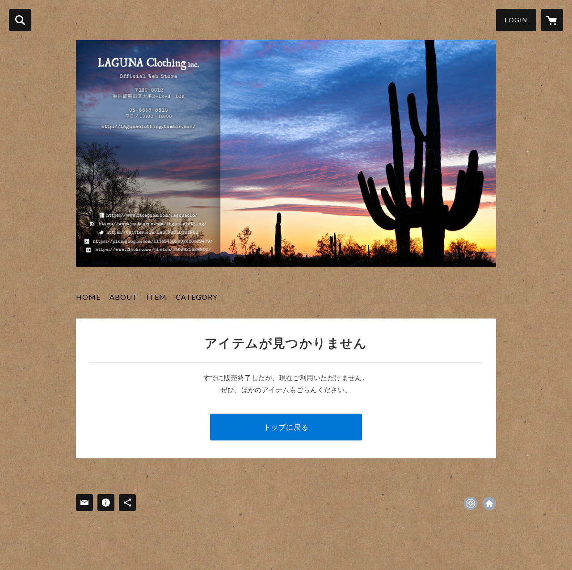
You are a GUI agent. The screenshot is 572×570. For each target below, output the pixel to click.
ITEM (157, 297)
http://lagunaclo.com (489, 503)
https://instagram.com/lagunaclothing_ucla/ (470, 503)
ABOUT (123, 297)
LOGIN (516, 20)
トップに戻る (286, 427)
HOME (88, 297)
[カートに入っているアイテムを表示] (552, 20)
